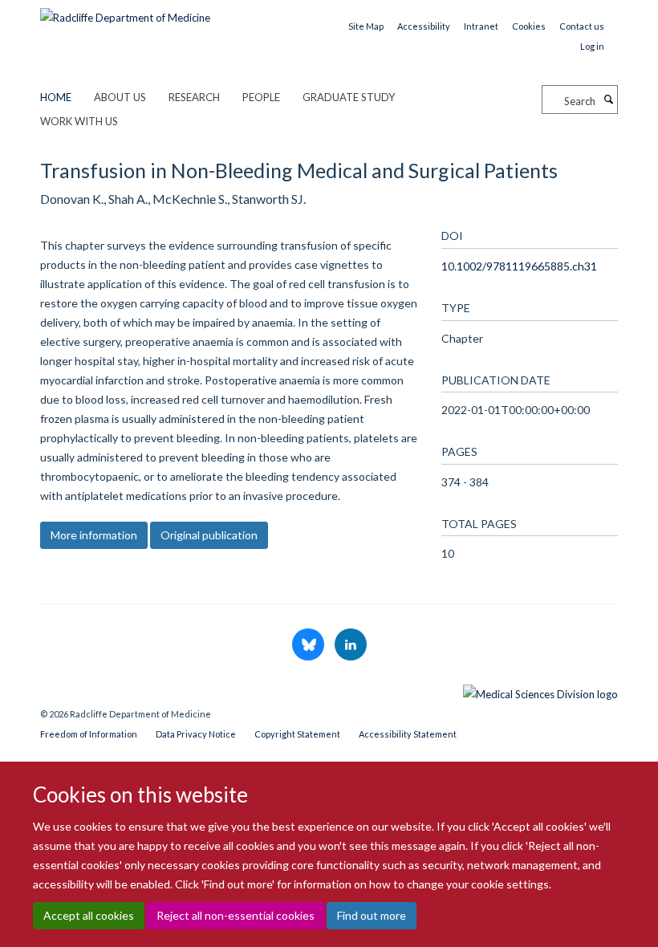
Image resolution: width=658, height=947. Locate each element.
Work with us (79, 121)
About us (120, 97)
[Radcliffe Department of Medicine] (125, 12)
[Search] (608, 99)
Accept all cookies (88, 915)
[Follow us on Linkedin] (351, 645)
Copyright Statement (297, 734)
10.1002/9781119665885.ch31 (519, 266)
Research (194, 97)
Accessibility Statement (408, 734)
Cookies (529, 26)
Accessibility (423, 26)
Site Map (366, 26)
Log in (592, 46)
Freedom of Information (88, 734)
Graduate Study (349, 97)
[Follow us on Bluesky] (309, 645)
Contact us (581, 26)
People (261, 97)
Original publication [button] (209, 535)
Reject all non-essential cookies (235, 915)
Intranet (481, 26)
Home (55, 97)
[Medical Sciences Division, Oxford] (329, 690)
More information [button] (94, 535)
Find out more (371, 915)
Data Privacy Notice (196, 734)
